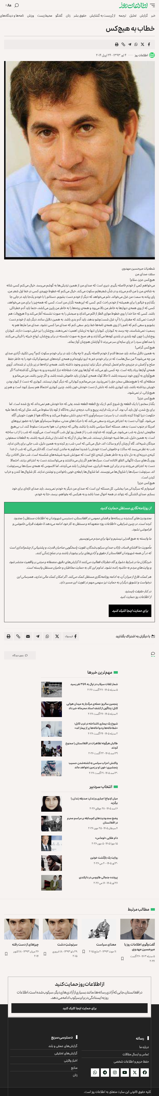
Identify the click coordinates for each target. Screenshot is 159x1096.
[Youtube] (125, 1072)
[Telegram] (105, 1072)
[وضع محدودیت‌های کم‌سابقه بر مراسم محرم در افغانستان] (51, 823)
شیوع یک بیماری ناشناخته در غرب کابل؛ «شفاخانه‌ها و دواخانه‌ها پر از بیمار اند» (96, 726)
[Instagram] (115, 1072)
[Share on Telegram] (129, 44)
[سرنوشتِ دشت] (60, 929)
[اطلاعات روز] (133, 5)
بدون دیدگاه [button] (18, 655)
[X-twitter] (135, 1072)
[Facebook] (145, 1072)
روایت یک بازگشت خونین (104, 857)
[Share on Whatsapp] (136, 44)
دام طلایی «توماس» (106, 838)
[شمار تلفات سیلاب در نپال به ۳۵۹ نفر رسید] (51, 689)
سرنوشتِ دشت (67, 944)
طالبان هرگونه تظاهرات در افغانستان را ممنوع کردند (91, 745)
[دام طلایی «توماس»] (51, 843)
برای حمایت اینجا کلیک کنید (130, 610)
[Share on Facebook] (149, 44)
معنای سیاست (106, 944)
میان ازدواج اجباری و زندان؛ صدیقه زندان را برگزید (94, 800)
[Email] (28, 636)
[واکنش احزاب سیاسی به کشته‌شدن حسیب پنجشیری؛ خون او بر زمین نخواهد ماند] (51, 768)
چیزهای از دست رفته (25, 944)
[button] (151, 5)
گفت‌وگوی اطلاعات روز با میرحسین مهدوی (139, 946)
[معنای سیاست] (99, 929)
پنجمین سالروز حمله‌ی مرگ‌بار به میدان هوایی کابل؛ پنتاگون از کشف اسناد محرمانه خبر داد (92, 706)
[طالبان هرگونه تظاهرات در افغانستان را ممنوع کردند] (51, 748)
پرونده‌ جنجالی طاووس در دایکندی (98, 877)
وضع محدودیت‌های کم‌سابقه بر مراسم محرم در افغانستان (92, 820)
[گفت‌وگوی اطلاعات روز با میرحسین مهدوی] (137, 929)
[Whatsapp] (95, 1072)
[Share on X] (142, 44)
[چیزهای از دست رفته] (21, 929)
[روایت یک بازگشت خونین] (51, 863)
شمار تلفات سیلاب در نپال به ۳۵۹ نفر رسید (94, 684)
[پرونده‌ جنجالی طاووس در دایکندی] (51, 883)
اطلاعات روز (141, 55)
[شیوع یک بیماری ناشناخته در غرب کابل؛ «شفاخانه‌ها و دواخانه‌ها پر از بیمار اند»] (51, 729)
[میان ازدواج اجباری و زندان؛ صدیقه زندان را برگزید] (51, 804)
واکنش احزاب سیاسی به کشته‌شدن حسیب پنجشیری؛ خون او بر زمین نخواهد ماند (93, 765)
